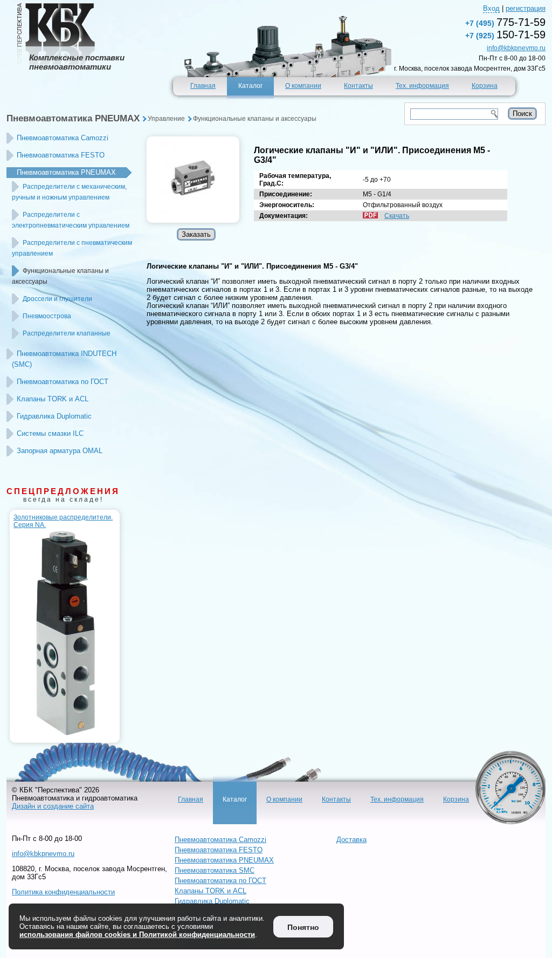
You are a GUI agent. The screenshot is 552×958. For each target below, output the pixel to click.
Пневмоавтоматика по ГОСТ (62, 382)
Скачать (396, 216)
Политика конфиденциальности (63, 892)
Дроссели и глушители (57, 299)
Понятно (303, 927)
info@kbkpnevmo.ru (516, 48)
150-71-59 (505, 34)
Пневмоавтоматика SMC (214, 870)
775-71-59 (505, 22)
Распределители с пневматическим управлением (72, 248)
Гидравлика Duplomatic (54, 416)
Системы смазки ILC (50, 433)
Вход (491, 8)
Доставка (351, 840)
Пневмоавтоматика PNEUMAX (73, 118)
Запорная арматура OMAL (59, 451)
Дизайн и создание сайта (53, 806)
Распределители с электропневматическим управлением (70, 220)
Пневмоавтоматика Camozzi (62, 138)
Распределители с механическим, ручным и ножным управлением (69, 192)
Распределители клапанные (67, 333)
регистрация (526, 8)
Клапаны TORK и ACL (52, 399)
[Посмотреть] (193, 179)
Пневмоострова (47, 316)
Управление (166, 118)
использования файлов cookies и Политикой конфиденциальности (137, 934)
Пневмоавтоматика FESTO (61, 155)
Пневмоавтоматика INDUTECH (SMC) (64, 359)
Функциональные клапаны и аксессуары (254, 118)
